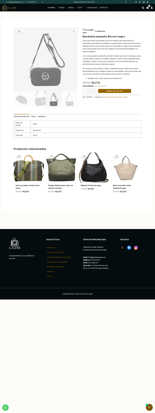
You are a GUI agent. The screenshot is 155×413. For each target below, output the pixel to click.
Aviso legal (51, 248)
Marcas (50, 276)
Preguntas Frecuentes (55, 267)
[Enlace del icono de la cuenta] (152, 8)
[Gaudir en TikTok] (147, 1)
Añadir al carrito (114, 91)
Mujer (125, 97)
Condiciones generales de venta (59, 257)
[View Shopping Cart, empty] (147, 7)
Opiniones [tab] (42, 116)
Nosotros (50, 271)
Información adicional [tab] (22, 116)
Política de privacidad (55, 252)
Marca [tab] (33, 116)
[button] (55, 7)
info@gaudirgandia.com (97, 257)
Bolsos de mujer (117, 97)
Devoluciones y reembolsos (57, 262)
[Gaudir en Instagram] (143, 1)
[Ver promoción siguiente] (125, 2)
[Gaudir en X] (136, 1)
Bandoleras (107, 97)
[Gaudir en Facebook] (139, 1)
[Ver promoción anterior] (42, 2)
